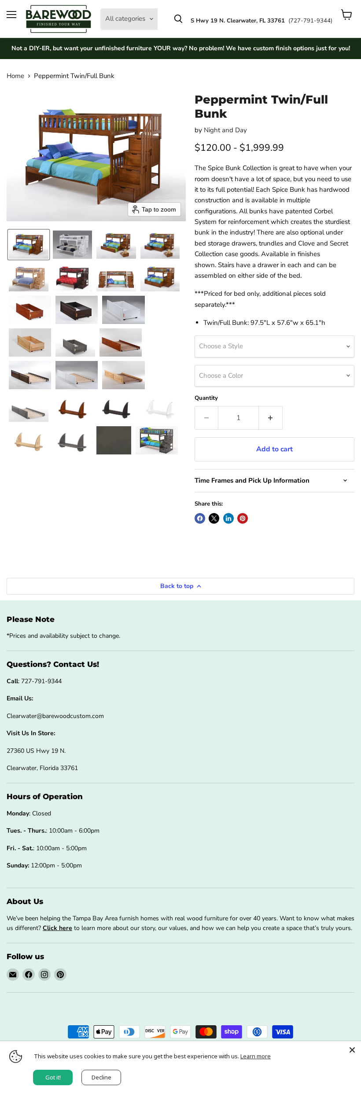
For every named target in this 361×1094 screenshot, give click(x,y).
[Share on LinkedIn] (228, 518)
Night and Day (225, 130)
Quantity (206, 398)
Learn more (255, 1056)
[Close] (352, 1050)
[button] (28, 245)
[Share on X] (214, 518)
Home (15, 76)
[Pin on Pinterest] (242, 518)
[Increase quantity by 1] (271, 418)
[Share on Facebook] (200, 518)
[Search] (178, 19)
